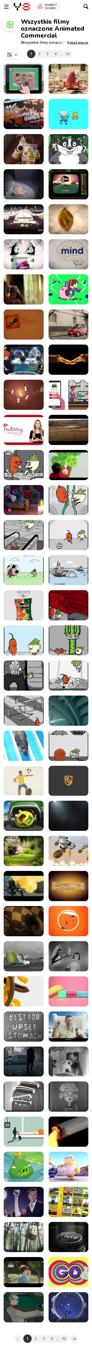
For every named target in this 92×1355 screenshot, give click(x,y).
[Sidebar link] (6, 7)
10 (68, 53)
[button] (77, 42)
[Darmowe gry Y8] (22, 6)
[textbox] (12, 54)
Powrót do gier (51, 6)
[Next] (74, 1339)
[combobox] (12, 54)
